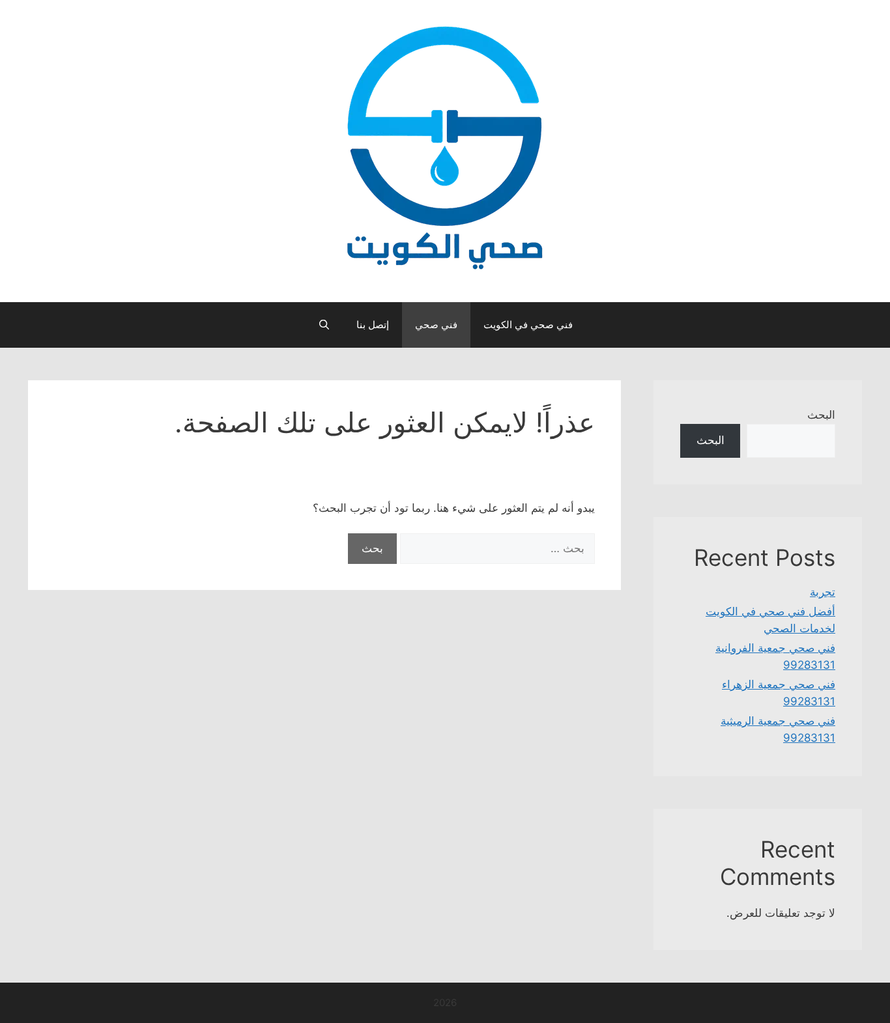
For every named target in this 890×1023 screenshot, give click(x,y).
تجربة (822, 591)
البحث (821, 414)
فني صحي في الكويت (528, 324)
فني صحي (436, 324)
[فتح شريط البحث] (323, 325)
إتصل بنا (372, 324)
